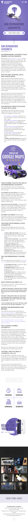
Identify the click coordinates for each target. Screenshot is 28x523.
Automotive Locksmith (11, 132)
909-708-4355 (14, 498)
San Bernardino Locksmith (15, 58)
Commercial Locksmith (11, 126)
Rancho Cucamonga (14, 321)
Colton (16, 320)
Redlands (22, 321)
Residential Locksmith (11, 120)
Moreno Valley (5, 321)
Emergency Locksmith (11, 116)
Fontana (21, 320)
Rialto (2, 323)
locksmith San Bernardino (7, 312)
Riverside (7, 323)
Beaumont (4, 320)
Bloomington (10, 320)
